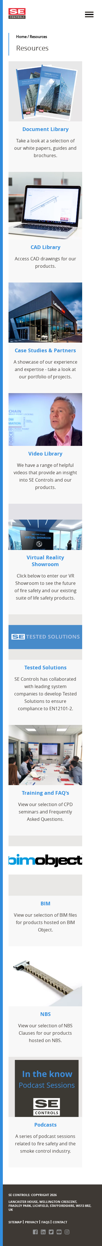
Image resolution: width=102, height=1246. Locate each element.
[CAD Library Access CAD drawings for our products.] (45, 207)
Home (21, 36)
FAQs (45, 1222)
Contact (60, 1222)
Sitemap (15, 1222)
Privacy (31, 1222)
